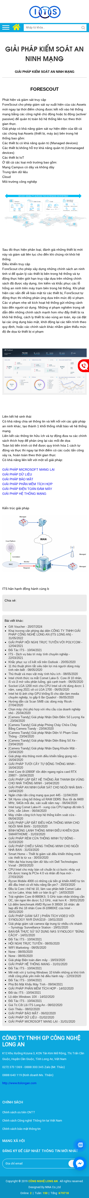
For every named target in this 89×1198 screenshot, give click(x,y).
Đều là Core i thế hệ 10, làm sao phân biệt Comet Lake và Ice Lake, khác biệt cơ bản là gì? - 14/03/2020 (44, 890)
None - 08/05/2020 (20, 951)
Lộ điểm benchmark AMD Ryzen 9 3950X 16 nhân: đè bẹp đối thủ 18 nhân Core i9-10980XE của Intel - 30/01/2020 (43, 908)
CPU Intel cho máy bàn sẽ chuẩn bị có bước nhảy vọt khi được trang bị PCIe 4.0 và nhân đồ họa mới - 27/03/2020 (44, 873)
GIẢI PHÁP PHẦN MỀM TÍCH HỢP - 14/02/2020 (40, 988)
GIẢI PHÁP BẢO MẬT (17, 479)
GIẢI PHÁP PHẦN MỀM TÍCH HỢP (27, 484)
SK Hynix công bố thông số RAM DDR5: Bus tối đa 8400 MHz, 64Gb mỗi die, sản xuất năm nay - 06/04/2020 (46, 801)
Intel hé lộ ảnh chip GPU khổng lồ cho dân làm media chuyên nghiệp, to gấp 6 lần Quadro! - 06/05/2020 (43, 695)
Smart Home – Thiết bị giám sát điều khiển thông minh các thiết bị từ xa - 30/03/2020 (44, 855)
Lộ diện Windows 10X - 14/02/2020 (31, 996)
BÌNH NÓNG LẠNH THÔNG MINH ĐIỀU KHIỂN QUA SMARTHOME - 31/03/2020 (43, 832)
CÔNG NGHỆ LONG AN (43, 1181)
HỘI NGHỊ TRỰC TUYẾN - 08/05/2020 (34, 943)
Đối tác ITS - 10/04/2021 (24, 992)
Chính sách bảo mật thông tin (21, 1129)
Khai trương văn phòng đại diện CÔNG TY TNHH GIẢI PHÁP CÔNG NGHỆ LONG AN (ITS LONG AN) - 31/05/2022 (44, 634)
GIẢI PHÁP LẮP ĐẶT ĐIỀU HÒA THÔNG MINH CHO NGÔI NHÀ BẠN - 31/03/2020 (43, 824)
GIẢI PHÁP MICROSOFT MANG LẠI (28, 469)
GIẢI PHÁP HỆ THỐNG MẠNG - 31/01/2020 (37, 964)
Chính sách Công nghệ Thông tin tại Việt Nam (32, 1120)
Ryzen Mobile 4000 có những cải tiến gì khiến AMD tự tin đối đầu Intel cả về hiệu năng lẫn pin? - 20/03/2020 (46, 882)
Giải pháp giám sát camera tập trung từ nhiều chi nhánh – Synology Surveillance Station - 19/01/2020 (45, 925)
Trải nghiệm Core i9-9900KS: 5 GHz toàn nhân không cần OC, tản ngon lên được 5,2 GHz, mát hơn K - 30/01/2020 (46, 898)
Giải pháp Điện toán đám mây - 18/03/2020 (36, 960)
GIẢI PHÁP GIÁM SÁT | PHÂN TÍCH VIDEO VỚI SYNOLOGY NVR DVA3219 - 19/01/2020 (41, 917)
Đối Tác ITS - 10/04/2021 (25, 650)
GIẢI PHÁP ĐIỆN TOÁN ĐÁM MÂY (27, 489)
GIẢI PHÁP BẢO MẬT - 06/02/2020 (32, 1013)
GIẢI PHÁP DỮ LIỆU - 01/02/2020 (31, 1017)
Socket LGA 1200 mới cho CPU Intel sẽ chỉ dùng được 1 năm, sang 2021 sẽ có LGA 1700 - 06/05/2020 (46, 687)
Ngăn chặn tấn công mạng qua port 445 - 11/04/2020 (43, 795)
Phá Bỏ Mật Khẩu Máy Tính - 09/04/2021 (35, 984)
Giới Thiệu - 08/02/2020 (24, 1009)
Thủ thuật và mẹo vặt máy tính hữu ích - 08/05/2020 (43, 674)
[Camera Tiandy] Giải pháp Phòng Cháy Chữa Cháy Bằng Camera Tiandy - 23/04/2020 (42, 726)
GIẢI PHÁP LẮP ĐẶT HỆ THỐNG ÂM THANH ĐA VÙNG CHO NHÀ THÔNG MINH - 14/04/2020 (46, 781)
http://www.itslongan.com (19, 1083)
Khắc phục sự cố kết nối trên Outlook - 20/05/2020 (42, 662)
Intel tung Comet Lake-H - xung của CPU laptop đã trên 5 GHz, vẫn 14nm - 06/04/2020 (46, 809)
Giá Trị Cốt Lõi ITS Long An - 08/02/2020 (35, 1005)
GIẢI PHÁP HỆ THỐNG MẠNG (24, 493)
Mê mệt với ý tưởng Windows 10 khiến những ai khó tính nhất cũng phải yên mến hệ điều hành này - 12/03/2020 (46, 974)
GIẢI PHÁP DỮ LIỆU (17, 474)
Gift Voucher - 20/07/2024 (25, 626)
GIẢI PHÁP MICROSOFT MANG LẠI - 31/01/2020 (41, 1021)
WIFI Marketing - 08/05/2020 (27, 947)
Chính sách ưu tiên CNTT (18, 1112)
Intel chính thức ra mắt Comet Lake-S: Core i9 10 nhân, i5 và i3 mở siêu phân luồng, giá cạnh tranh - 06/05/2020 (45, 679)
